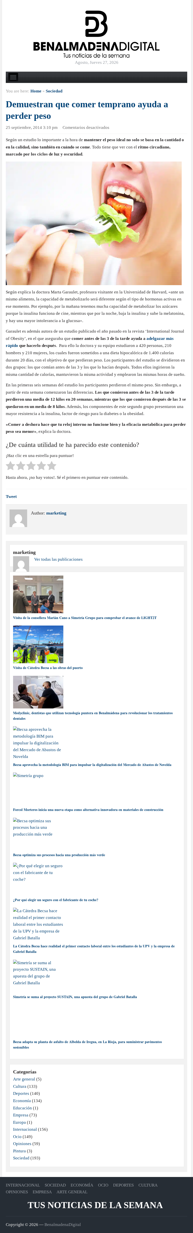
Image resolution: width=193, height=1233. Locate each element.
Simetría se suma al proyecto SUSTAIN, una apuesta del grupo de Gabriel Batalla (75, 996)
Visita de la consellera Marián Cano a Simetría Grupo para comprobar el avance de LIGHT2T (85, 617)
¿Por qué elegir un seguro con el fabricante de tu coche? (55, 899)
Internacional (25, 1129)
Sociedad (54, 91)
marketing (56, 513)
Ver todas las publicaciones (58, 559)
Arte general (24, 1079)
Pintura (19, 1151)
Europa (19, 1122)
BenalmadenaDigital (62, 1224)
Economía (22, 1100)
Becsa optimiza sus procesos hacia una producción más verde (59, 854)
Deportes (21, 1093)
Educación (22, 1108)
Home (35, 91)
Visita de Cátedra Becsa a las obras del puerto (48, 667)
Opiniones (22, 1143)
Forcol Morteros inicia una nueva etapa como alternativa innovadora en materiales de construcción (88, 809)
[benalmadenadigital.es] (96, 33)
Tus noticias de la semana (95, 1205)
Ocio (17, 1136)
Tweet (11, 496)
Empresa (20, 1115)
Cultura (19, 1086)
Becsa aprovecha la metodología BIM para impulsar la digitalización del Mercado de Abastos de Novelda (92, 764)
